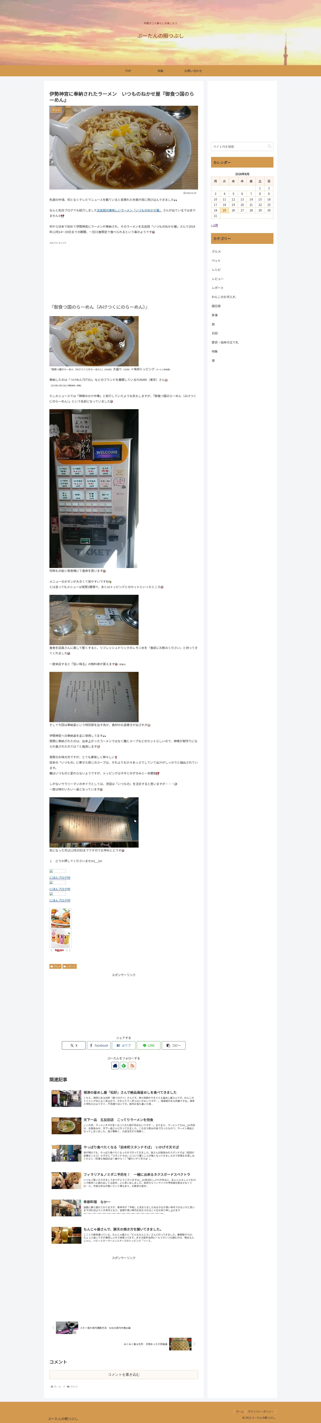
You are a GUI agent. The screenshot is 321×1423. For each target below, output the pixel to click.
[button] (174, 1045)
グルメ (57, 966)
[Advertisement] (123, 271)
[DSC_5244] (94, 696)
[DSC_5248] (94, 340)
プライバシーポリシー (261, 1411)
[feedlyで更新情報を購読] (123, 1065)
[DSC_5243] (94, 822)
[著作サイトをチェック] (115, 1065)
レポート (71, 966)
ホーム (240, 1411)
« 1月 (214, 225)
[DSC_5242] (94, 488)
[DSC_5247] (94, 619)
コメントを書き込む (124, 1374)
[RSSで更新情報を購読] (132, 1065)
